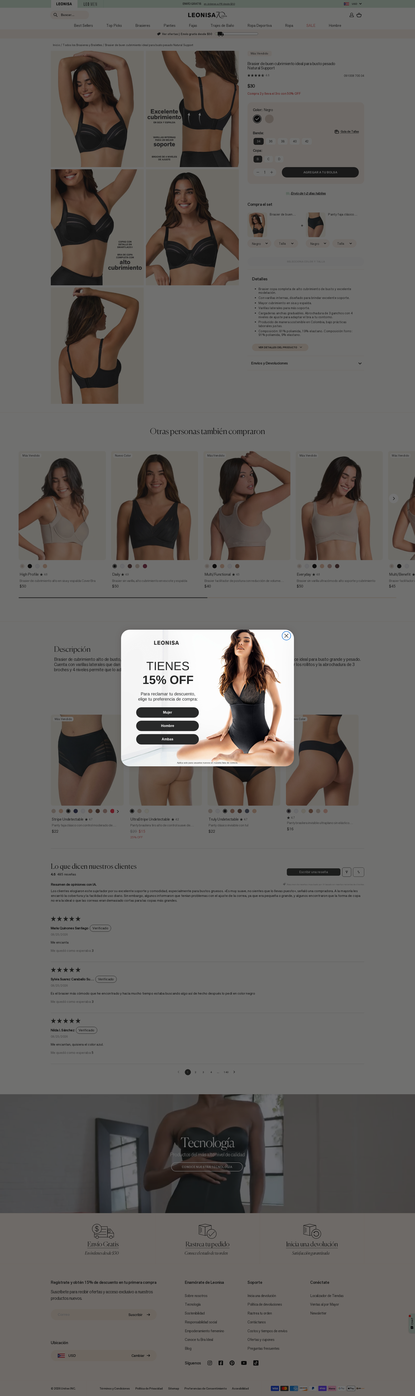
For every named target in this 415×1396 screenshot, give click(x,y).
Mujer (167, 712)
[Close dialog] (286, 635)
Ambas (167, 739)
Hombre (167, 726)
